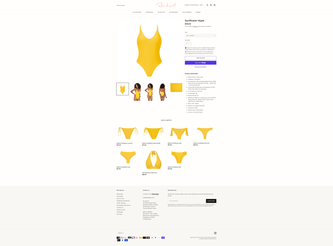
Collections (213, 237)
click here (210, 206)
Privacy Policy (207, 237)
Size (186, 32)
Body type (120, 194)
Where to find (121, 210)
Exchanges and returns (124, 205)
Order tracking (121, 203)
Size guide (120, 196)
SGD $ (120, 233)
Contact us (120, 207)
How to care (120, 198)
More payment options (201, 66)
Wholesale (120, 212)
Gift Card (119, 214)
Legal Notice (193, 237)
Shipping (195, 26)
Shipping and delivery (123, 201)
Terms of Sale (200, 237)
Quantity (187, 40)
